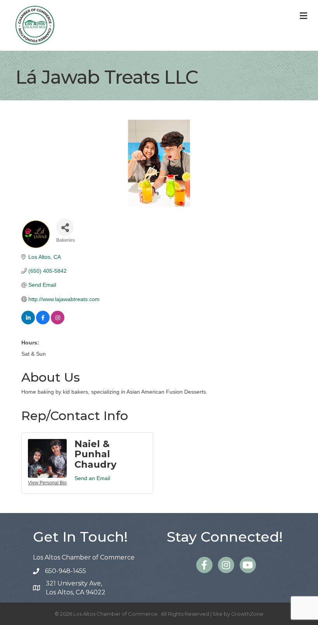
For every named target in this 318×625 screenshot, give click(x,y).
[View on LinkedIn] (28, 322)
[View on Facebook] (43, 322)
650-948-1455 (65, 571)
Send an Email (92, 478)
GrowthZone (247, 614)
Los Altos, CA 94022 (75, 588)
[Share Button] (65, 227)
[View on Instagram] (57, 322)
